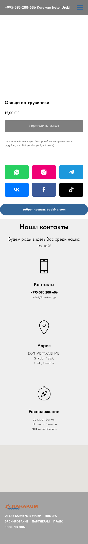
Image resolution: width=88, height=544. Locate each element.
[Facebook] (44, 190)
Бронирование (16, 521)
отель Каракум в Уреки (23, 516)
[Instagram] (44, 172)
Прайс (58, 521)
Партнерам (41, 521)
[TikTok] (71, 190)
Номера (51, 516)
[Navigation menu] (80, 7)
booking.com (15, 527)
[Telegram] (71, 172)
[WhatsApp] (17, 172)
